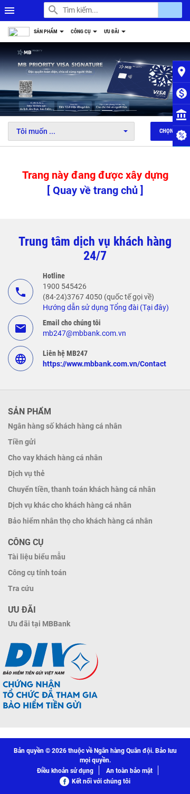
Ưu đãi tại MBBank (39, 623)
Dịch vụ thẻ (26, 473)
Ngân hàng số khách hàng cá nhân (65, 426)
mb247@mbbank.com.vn (84, 333)
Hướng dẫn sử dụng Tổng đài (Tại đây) (106, 307)
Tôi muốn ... (35, 131)
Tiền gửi (22, 442)
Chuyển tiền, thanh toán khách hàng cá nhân (82, 489)
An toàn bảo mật (129, 770)
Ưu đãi (112, 31)
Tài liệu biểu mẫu (36, 557)
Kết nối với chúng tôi (101, 781)
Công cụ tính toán (37, 572)
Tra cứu (21, 588)
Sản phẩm (46, 31)
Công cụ (81, 31)
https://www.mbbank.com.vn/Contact (104, 364)
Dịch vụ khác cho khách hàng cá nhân (69, 505)
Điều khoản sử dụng (65, 770)
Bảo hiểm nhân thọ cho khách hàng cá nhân (80, 521)
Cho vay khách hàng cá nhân (55, 457)
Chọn (166, 131)
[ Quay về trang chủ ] (95, 190)
